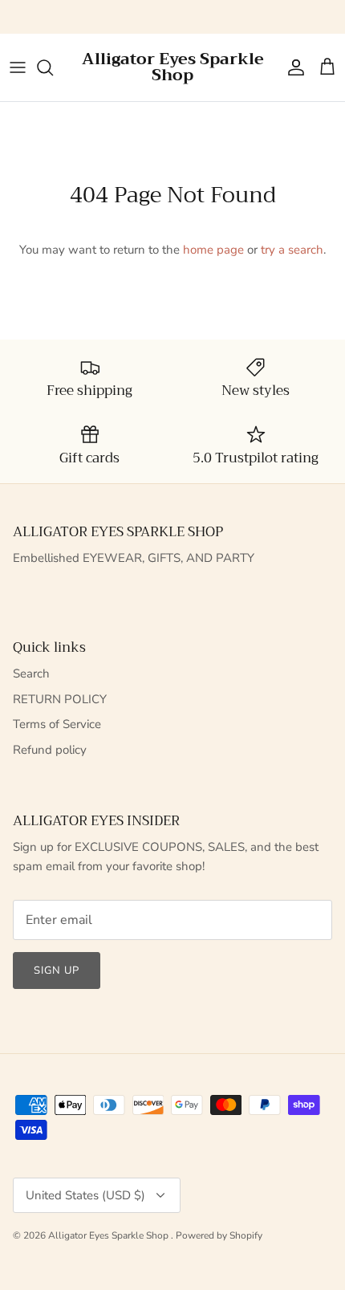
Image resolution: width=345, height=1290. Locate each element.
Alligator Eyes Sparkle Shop (109, 1235)
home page (213, 250)
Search (31, 673)
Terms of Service (57, 724)
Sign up (56, 970)
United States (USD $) (85, 1195)
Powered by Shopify (219, 1235)
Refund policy (50, 750)
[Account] (292, 67)
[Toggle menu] (17, 67)
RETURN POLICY (60, 699)
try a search (292, 250)
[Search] (53, 67)
